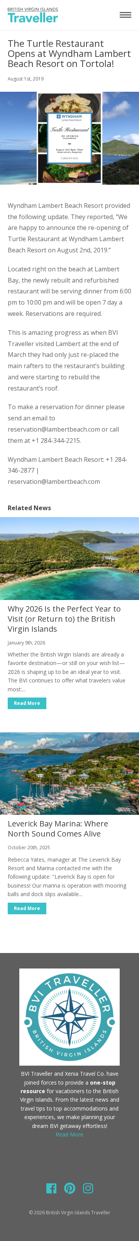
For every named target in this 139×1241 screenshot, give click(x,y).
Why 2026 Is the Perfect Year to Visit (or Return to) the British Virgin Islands (64, 618)
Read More (27, 703)
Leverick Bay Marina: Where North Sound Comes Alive (58, 828)
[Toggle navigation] (125, 14)
